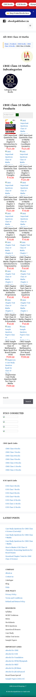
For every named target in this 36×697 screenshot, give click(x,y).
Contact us (9, 577)
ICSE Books (21, 4)
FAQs (7, 587)
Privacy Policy (11, 594)
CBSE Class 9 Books (13, 459)
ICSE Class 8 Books (13, 493)
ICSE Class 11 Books (13, 504)
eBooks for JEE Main (13, 668)
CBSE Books (8, 4)
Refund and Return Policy (15, 602)
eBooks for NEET (12, 665)
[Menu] (30, 26)
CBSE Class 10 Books (13, 463)
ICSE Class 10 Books (13, 500)
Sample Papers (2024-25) (15, 679)
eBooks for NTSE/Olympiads (16, 661)
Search (5, 398)
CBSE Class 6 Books (13, 449)
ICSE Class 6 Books (13, 486)
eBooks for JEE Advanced (15, 672)
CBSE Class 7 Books (13, 452)
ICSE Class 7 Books (13, 489)
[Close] (33, 11)
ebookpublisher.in (18, 21)
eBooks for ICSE (12, 654)
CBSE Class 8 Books (13, 456)
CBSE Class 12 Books (13, 470)
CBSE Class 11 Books (13, 466)
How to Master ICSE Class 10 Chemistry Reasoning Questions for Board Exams (19, 550)
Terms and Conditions (14, 598)
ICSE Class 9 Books (13, 497)
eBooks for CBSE (12, 650)
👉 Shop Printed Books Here (18, 13)
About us (9, 573)
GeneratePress (18, 694)
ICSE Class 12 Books (13, 507)
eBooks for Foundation (14, 657)
